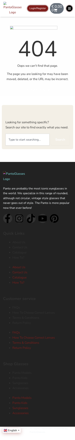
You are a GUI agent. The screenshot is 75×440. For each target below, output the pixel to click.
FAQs (16, 307)
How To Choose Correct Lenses (33, 313)
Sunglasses (20, 383)
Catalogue (19, 252)
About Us (18, 242)
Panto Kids (19, 378)
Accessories (20, 388)
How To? (18, 257)
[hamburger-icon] (69, 8)
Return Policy (21, 323)
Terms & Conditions (25, 318)
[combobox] (27, 140)
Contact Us (19, 247)
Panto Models (21, 373)
